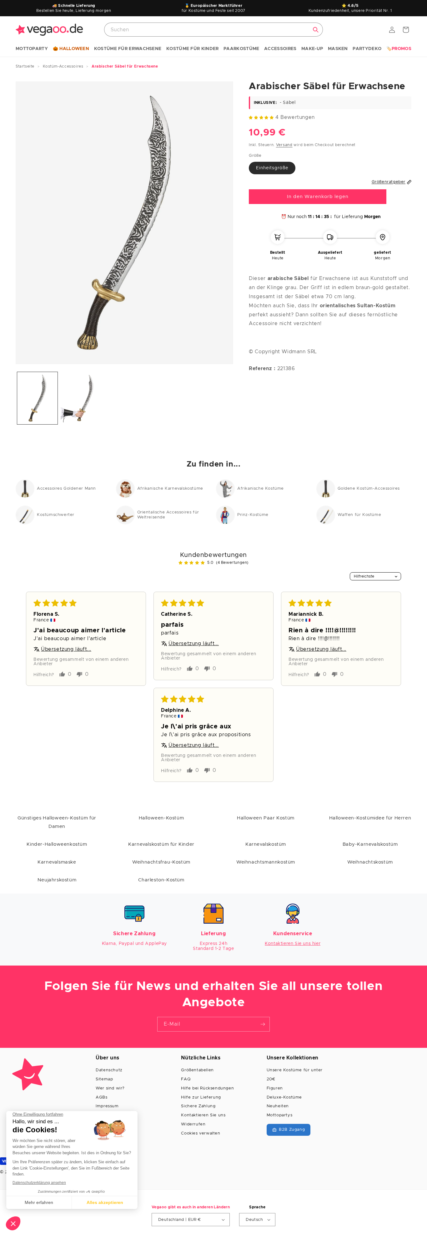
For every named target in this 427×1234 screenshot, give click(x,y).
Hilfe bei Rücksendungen (207, 1088)
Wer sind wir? (110, 1088)
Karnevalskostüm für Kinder (161, 844)
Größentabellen (197, 1070)
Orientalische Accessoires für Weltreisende (168, 514)
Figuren (275, 1088)
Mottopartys (280, 1115)
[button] (32, 49)
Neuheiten (278, 1106)
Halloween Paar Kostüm (265, 818)
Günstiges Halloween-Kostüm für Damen (57, 822)
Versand (284, 145)
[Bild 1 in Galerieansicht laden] (37, 398)
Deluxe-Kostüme (284, 1097)
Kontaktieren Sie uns (203, 1115)
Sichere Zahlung (198, 1106)
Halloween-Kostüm (161, 818)
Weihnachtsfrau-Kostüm (161, 862)
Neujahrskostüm (57, 880)
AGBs (101, 1097)
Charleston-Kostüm (161, 880)
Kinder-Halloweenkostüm (57, 844)
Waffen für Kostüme (359, 515)
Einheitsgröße (272, 168)
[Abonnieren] (262, 1024)
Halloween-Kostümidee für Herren (370, 818)
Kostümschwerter (55, 515)
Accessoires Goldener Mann (66, 489)
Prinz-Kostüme (253, 515)
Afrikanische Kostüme (260, 489)
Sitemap (104, 1079)
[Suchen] (316, 30)
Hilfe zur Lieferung (201, 1097)
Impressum (107, 1106)
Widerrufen (193, 1124)
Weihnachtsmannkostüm (265, 862)
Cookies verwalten (200, 1133)
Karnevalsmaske (57, 862)
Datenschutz (109, 1070)
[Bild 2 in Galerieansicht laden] (81, 398)
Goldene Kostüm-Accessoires (369, 489)
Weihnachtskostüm (370, 862)
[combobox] (213, 29)
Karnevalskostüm (265, 844)
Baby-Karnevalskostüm (370, 844)
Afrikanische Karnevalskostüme (170, 489)
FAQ (185, 1079)
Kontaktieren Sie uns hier (292, 943)
